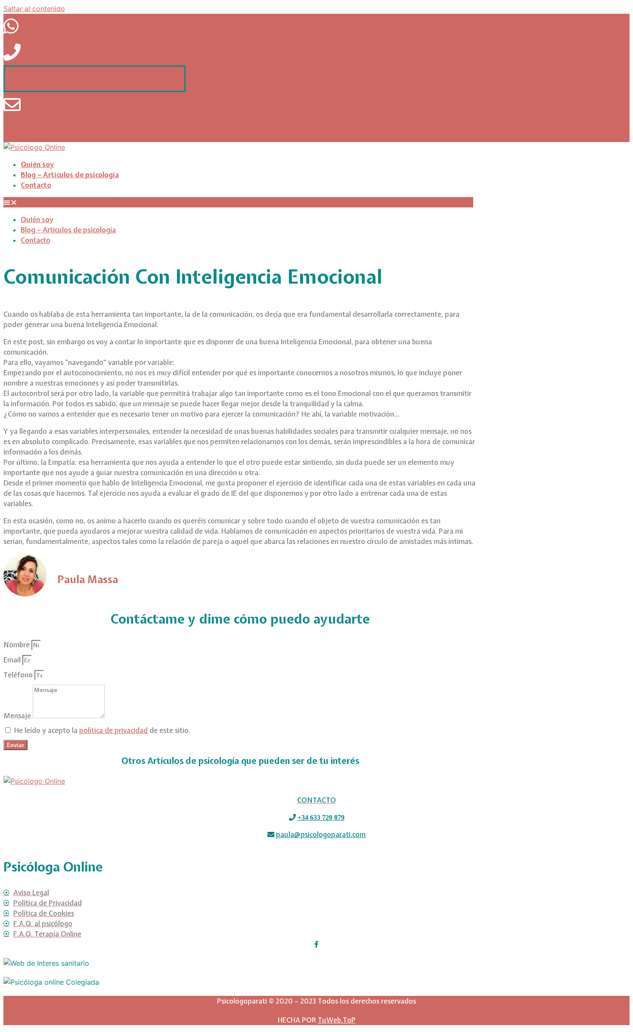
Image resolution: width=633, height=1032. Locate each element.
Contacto (36, 185)
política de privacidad (113, 730)
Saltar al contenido (34, 8)
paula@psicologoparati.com (49, 130)
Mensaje (18, 715)
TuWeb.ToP (337, 1020)
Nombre (17, 644)
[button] (238, 202)
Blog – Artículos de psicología (70, 174)
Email (12, 659)
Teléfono (18, 675)
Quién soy (37, 164)
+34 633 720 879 (321, 817)
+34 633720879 (30, 78)
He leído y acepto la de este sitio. (102, 730)
